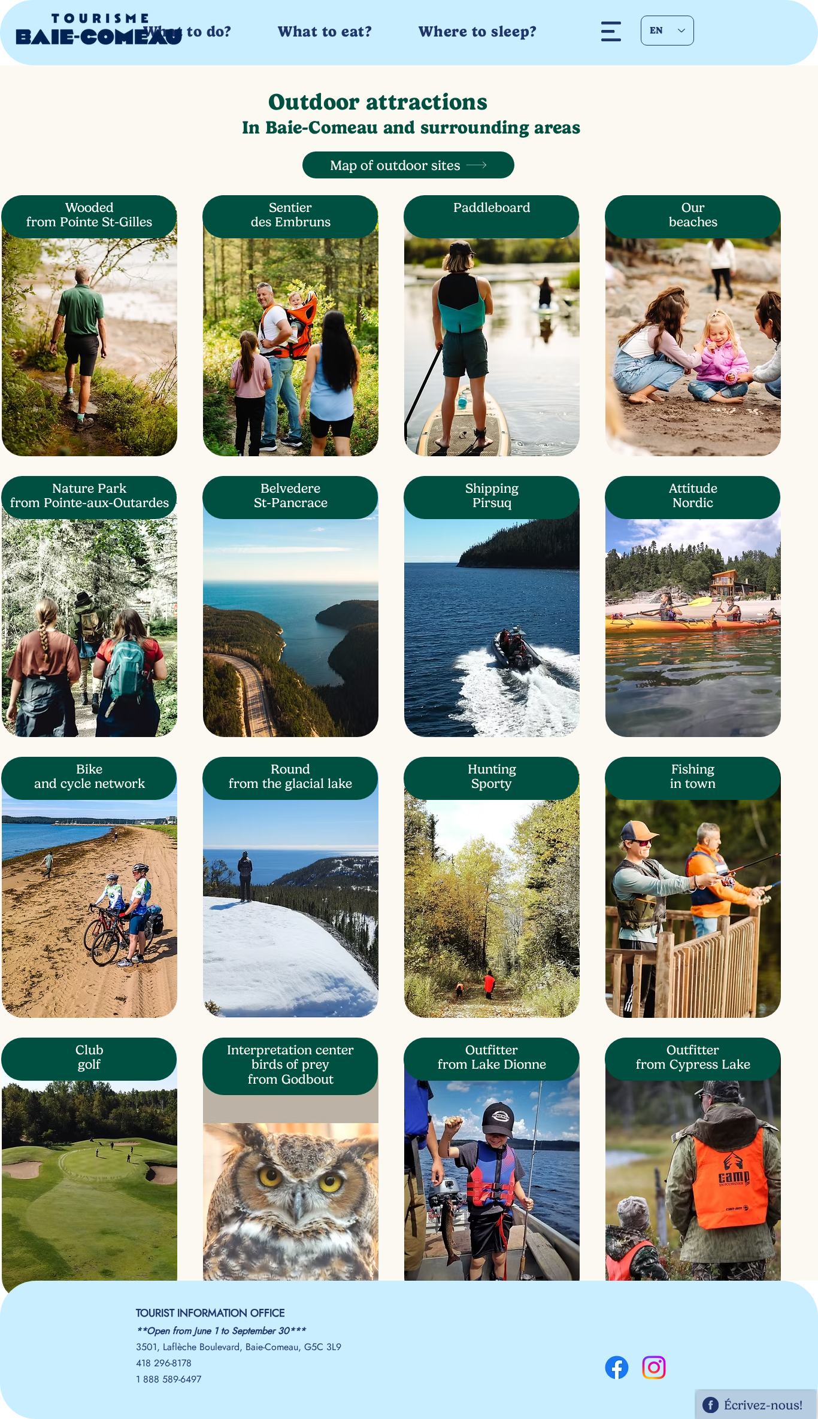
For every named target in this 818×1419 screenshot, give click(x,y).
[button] (611, 31)
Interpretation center (290, 1050)
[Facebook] (616, 1367)
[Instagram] (653, 1367)
